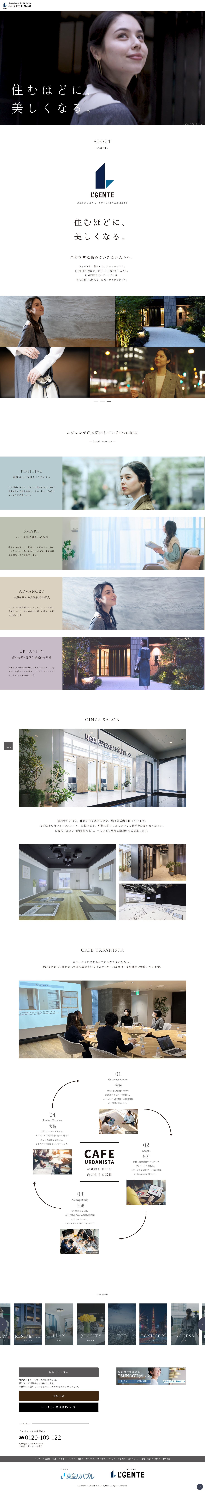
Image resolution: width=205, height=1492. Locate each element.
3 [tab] (109, 401)
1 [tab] (96, 401)
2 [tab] (102, 401)
